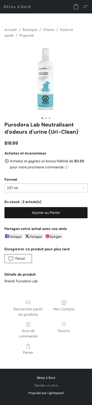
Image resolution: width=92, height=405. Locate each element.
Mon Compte (63, 309)
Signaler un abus (46, 385)
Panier (28, 352)
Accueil (10, 29)
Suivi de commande (28, 333)
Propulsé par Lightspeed (46, 393)
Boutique (30, 29)
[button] (17, 6)
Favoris (64, 330)
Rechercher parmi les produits (28, 312)
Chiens (48, 29)
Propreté (26, 35)
